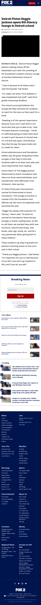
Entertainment (8, 494)
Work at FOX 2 (23, 501)
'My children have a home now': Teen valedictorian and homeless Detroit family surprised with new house (25, 369)
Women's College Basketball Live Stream (26, 568)
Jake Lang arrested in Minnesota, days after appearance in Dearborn (15, 327)
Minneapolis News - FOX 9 (8, 556)
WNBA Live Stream (25, 571)
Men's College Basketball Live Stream (26, 564)
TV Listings (5, 501)
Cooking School (6, 480)
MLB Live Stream (24, 556)
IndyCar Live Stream (25, 561)
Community (22, 508)
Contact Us (22, 499)
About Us (23, 494)
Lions (20, 475)
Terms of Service (21, 307)
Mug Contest (6, 475)
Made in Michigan (7, 425)
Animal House (23, 463)
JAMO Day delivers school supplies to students (13, 344)
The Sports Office (24, 471)
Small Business (23, 536)
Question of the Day (8, 451)
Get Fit (4, 482)
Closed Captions (24, 515)
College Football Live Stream (25, 553)
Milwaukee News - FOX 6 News (9, 552)
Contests (4, 504)
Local (3, 418)
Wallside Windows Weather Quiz (7, 530)
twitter (18, 583)
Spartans (21, 480)
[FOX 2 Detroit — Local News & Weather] (7, 3)
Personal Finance (24, 529)
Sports (22, 468)
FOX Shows (5, 497)
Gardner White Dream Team (8, 534)
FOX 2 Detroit (15, 29)
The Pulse (5, 420)
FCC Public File (23, 511)
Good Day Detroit (7, 471)
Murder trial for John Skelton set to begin (14, 335)
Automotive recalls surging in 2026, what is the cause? (14, 318)
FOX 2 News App (24, 504)
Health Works (6, 477)
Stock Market (23, 534)
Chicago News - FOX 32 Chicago (8, 548)
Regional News (8, 545)
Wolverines (22, 477)
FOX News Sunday (7, 439)
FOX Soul (22, 425)
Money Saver (6, 484)
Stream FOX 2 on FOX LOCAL (26, 419)
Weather (22, 446)
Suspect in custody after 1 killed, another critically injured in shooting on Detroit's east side (25, 400)
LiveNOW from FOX (25, 422)
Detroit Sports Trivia (8, 454)
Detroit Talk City (7, 423)
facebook (15, 583)
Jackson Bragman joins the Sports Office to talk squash (14, 353)
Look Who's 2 (6, 456)
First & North (23, 473)
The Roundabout (7, 427)
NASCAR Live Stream (25, 558)
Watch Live (32, 3)
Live (21, 415)
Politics (4, 441)
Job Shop (22, 506)
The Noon (5, 473)
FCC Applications (24, 513)
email (25, 583)
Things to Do (6, 437)
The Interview (6, 430)
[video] (34, 320)
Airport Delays (23, 458)
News (21, 29)
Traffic (21, 456)
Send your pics (6, 449)
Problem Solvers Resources (24, 518)
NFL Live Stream (24, 550)
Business (4, 434)
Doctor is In (5, 487)
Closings (21, 449)
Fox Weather (23, 461)
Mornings (6, 468)
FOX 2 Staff (22, 497)
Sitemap (21, 522)
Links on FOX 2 (6, 489)
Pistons (21, 482)
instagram (22, 583)
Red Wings (22, 487)
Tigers (21, 484)
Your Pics (5, 446)
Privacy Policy (22, 305)
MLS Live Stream (24, 573)
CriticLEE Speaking (7, 499)
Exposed (4, 540)
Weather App (23, 451)
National (4, 432)
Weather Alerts (23, 454)
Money (22, 526)
